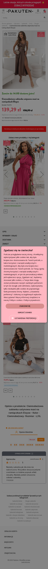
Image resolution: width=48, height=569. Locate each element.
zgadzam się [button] (24, 306)
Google (14, 286)
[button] (24, 318)
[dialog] (24, 284)
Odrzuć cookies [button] (25, 312)
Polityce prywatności (32, 300)
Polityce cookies (15, 300)
